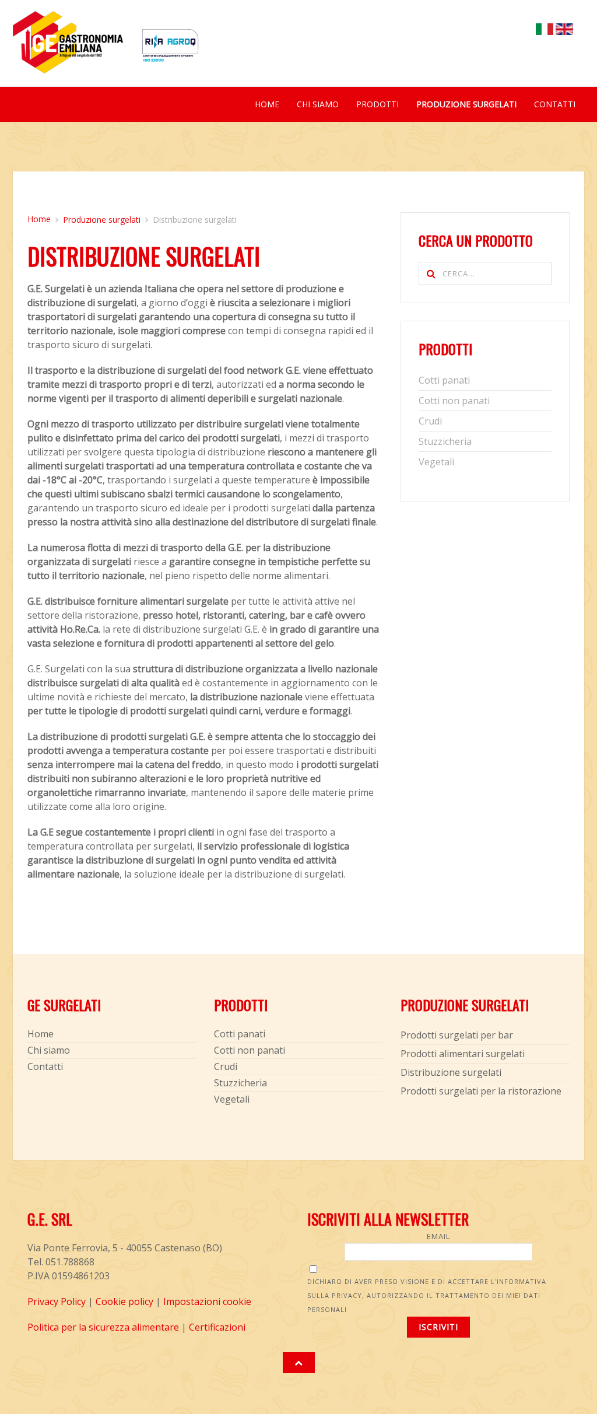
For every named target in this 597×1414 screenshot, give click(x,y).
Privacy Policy (56, 1301)
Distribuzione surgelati (451, 1072)
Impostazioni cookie (207, 1301)
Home (267, 104)
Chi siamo (318, 104)
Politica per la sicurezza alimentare (103, 1327)
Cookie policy (124, 1301)
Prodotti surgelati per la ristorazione (481, 1091)
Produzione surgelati (466, 104)
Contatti (554, 104)
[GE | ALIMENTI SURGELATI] (68, 48)
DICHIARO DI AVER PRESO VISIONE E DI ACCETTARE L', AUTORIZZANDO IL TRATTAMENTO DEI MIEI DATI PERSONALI (426, 1295)
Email (438, 1236)
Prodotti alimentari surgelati (463, 1053)
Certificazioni (217, 1327)
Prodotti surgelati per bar (457, 1035)
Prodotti (377, 104)
